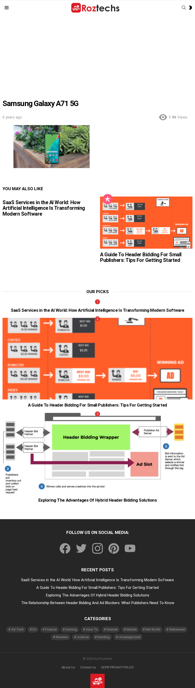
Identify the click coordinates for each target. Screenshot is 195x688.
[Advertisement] (97, 53)
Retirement (177, 629)
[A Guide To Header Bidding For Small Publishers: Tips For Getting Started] (146, 223)
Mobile (131, 629)
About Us (68, 667)
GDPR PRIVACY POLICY (117, 667)
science (83, 637)
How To (92, 629)
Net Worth (152, 629)
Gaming (71, 629)
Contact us (88, 667)
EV (34, 629)
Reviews (62, 637)
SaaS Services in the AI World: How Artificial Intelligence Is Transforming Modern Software (44, 208)
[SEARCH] (184, 8)
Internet (112, 629)
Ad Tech (17, 629)
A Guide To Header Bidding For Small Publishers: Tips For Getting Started (141, 257)
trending (104, 637)
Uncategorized (129, 637)
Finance (51, 629)
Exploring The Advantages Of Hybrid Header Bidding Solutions (97, 500)
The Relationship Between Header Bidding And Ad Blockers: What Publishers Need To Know (97, 603)
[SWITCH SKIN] (190, 8)
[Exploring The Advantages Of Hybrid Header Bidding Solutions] (97, 454)
